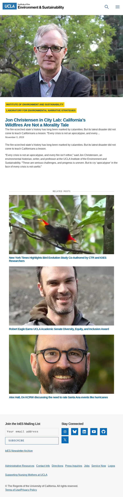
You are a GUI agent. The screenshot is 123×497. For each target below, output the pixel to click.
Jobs (87, 465)
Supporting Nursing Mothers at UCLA (26, 474)
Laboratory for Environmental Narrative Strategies (40, 110)
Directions (57, 465)
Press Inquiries (73, 465)
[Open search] (106, 6)
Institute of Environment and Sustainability (34, 104)
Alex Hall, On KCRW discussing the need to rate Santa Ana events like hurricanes (58, 397)
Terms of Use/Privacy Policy (21, 490)
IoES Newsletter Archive (19, 450)
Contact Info (43, 465)
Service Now (98, 465)
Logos (111, 465)
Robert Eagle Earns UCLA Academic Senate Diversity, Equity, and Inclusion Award (59, 329)
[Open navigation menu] (117, 6)
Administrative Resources (19, 465)
